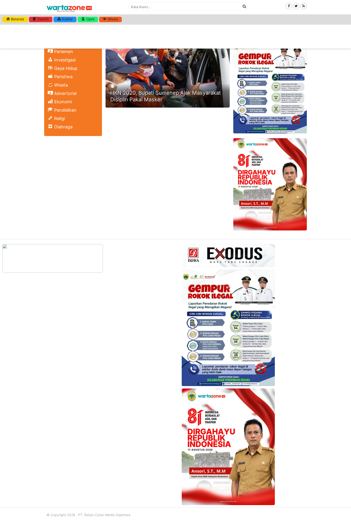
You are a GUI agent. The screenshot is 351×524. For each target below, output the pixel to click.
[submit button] (244, 6)
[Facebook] (289, 6)
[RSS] (303, 6)
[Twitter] (296, 6)
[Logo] (69, 13)
